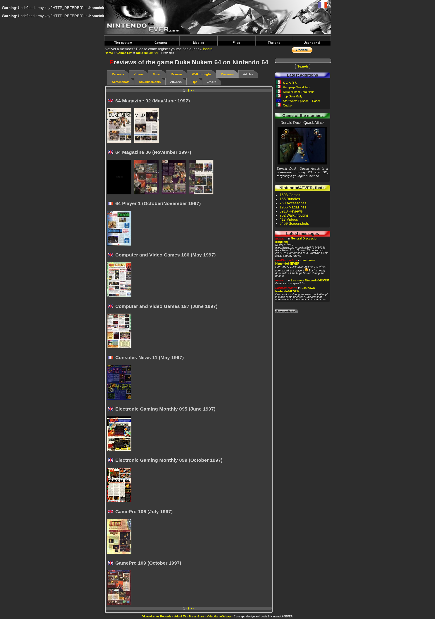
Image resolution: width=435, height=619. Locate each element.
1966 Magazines (293, 207)
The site (274, 42)
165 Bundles (290, 199)
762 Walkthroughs (294, 215)
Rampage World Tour (296, 87)
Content (161, 42)
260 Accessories (293, 203)
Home (109, 53)
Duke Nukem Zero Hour (298, 92)
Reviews (176, 74)
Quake (287, 105)
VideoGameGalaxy (219, 616)
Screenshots (120, 82)
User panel (312, 42)
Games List (124, 53)
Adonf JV (180, 616)
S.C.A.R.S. (290, 83)
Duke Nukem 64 (147, 53)
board (208, 49)
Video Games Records (156, 616)
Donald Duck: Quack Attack (302, 145)
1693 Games (290, 195)
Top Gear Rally (292, 96)
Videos (138, 74)
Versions (118, 74)
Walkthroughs (201, 74)
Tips (194, 82)
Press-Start (196, 616)
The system (123, 42)
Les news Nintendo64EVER (295, 262)
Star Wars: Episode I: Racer (301, 101)
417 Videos (289, 219)
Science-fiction (286, 311)
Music (157, 74)
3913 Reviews (291, 211)
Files (236, 42)
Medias (198, 42)
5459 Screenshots (294, 223)
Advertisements (150, 82)
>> (192, 90)
